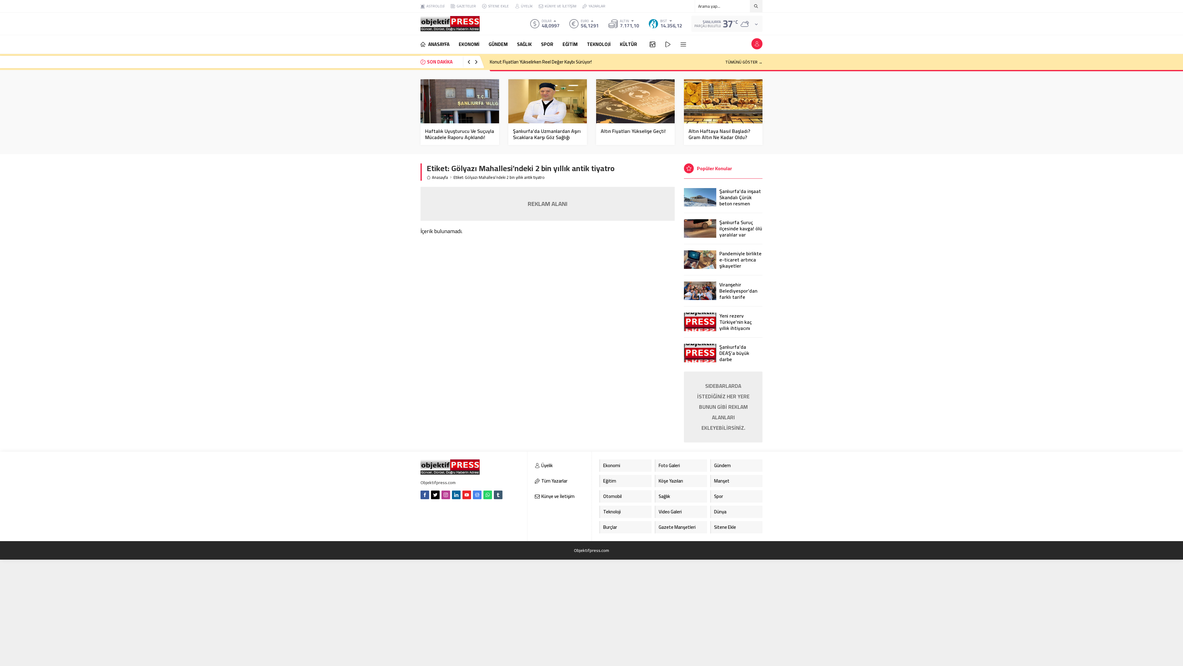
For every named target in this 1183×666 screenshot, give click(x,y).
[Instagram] (445, 495)
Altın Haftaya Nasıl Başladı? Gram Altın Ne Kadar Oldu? (719, 134)
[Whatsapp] (487, 495)
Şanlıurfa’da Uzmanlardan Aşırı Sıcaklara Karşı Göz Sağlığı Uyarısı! (547, 137)
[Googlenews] (477, 495)
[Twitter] (435, 495)
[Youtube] (466, 495)
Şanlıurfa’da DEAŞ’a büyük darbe (734, 353)
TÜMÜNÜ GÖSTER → (743, 62)
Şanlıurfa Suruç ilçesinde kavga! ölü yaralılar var (740, 228)
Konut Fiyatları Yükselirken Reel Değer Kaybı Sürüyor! (541, 61)
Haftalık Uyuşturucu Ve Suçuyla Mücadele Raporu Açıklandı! (459, 134)
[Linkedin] (456, 495)
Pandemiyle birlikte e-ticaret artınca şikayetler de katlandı (740, 262)
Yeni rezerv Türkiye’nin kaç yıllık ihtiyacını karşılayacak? (735, 325)
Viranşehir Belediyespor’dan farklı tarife (738, 291)
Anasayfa (440, 177)
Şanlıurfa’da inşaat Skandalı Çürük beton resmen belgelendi (740, 200)
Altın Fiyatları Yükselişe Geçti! (633, 131)
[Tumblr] (498, 495)
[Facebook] (425, 495)
